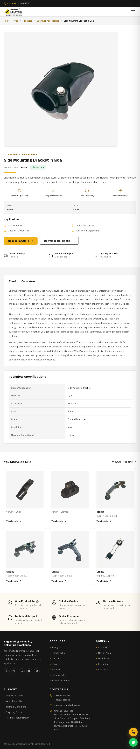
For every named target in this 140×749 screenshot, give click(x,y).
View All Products (122, 462)
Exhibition (103, 663)
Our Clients (103, 658)
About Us (103, 647)
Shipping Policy (14, 712)
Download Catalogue (57, 241)
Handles (56, 669)
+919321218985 (62, 699)
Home (7, 20)
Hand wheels (58, 674)
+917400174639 (19, 3)
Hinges (55, 663)
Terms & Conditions (16, 706)
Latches (56, 658)
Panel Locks (58, 652)
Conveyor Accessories (48, 20)
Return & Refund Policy (17, 717)
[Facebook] (7, 671)
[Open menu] (133, 11)
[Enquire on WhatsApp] (133, 742)
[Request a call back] (133, 732)
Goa (16, 20)
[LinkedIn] (22, 671)
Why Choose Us (14, 700)
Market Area (104, 652)
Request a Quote (18, 241)
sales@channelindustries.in (68, 705)
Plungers (56, 647)
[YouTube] (29, 671)
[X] (14, 671)
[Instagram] (37, 671)
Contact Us (104, 669)
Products (27, 20)
